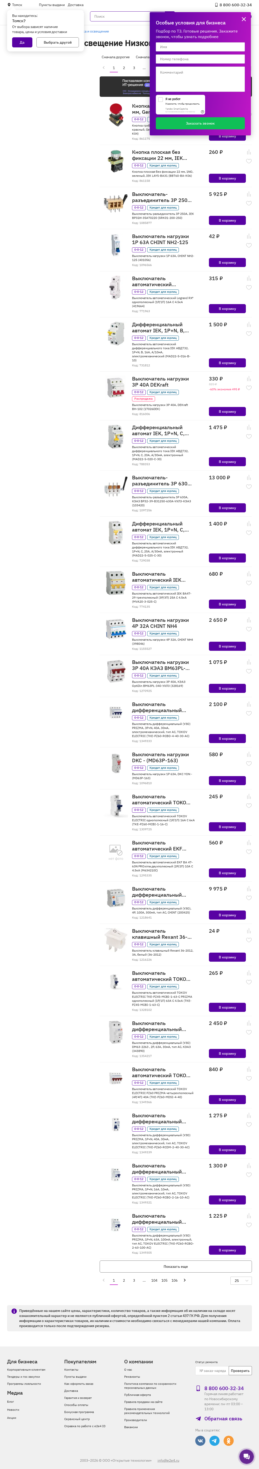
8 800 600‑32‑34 (236, 4)
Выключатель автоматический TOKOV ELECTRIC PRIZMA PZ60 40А (160, 1072)
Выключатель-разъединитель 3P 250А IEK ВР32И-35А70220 (161, 197)
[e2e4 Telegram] (214, 1441)
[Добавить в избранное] (249, 161)
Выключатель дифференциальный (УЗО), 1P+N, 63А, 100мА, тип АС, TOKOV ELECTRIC (159, 1219)
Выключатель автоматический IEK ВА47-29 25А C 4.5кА (157, 577)
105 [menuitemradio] (164, 1280)
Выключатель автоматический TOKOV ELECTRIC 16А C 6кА (160, 800)
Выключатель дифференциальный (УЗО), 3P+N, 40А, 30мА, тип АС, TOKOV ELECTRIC (161, 707)
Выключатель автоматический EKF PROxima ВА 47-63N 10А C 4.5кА (161, 846)
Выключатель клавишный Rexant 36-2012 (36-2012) (159, 934)
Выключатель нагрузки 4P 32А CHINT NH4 (160, 623)
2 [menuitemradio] (124, 68)
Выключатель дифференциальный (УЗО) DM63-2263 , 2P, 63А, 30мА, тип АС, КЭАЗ (159, 1026)
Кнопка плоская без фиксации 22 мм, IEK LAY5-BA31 (157, 155)
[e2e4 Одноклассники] (229, 1441)
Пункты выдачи (52, 5)
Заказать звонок (200, 123)
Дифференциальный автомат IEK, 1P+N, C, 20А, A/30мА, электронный (158, 430)
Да (22, 42)
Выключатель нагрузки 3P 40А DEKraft (160, 382)
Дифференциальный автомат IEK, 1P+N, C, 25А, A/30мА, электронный (158, 527)
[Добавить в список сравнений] (249, 152)
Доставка (75, 5)
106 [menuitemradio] (174, 1280)
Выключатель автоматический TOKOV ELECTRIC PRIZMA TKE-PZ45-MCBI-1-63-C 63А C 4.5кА (160, 976)
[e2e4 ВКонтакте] (200, 1441)
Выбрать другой (58, 42)
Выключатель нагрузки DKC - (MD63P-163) (160, 757)
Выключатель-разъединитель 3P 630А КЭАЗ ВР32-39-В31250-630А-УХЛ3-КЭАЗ (161, 481)
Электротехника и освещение (84, 31)
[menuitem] (104, 67)
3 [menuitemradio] (134, 68)
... (144, 68)
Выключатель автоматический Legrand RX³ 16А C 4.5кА (161, 281)
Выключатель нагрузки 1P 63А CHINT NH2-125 (160, 239)
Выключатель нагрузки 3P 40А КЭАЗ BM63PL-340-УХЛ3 (160, 665)
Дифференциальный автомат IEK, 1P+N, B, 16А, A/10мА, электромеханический (159, 327)
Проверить (240, 1370)
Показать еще (176, 1266)
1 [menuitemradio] (114, 68)
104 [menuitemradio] (154, 1280)
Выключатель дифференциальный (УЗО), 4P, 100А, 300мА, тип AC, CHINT (160, 892)
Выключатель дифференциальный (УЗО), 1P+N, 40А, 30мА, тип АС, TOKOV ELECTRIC (161, 1118)
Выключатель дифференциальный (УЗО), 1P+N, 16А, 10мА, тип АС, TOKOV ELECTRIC (161, 1169)
